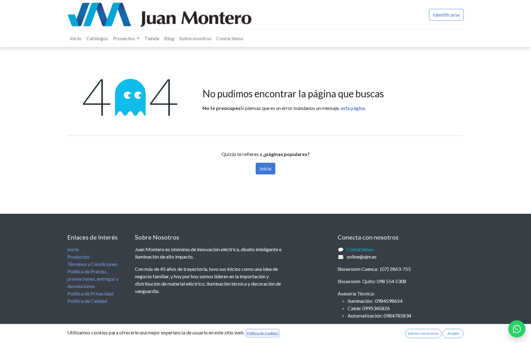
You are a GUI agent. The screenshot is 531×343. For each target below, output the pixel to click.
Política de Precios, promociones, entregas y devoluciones (93, 278)
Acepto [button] (453, 333)
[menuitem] (75, 38)
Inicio (265, 168)
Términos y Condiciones (92, 264)
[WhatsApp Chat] (516, 328)
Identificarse (446, 15)
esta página (353, 108)
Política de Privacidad (90, 293)
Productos (78, 256)
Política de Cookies (262, 333)
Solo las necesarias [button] (423, 333)
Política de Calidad (87, 301)
